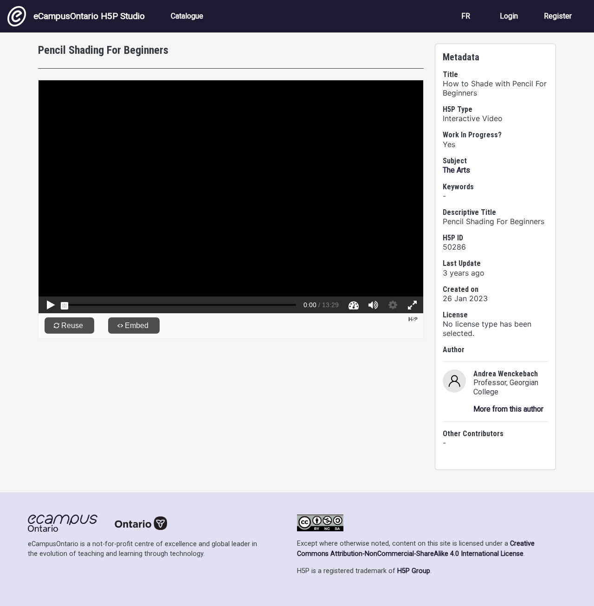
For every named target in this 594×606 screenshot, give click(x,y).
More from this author (508, 409)
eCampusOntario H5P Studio (89, 16)
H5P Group (413, 571)
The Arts (456, 170)
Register (558, 16)
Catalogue (187, 16)
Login (509, 16)
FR (465, 16)
